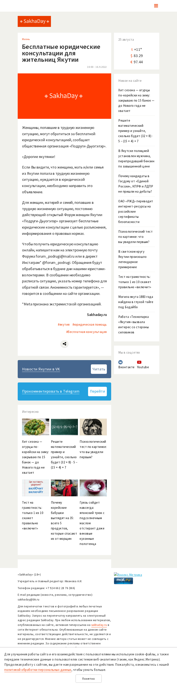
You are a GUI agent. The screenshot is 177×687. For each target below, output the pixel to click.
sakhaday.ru (99, 625)
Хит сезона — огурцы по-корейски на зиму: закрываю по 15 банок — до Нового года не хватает (136, 100)
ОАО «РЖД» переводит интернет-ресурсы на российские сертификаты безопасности (135, 211)
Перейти (97, 391)
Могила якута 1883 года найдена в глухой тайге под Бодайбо (135, 302)
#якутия (64, 324)
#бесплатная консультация (86, 332)
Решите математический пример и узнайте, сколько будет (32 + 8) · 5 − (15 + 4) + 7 (135, 130)
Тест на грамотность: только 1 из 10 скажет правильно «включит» (134, 282)
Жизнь (26, 39)
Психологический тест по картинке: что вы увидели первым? (135, 236)
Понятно (88, 679)
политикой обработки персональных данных (37, 670)
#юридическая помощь (90, 324)
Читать (98, 369)
